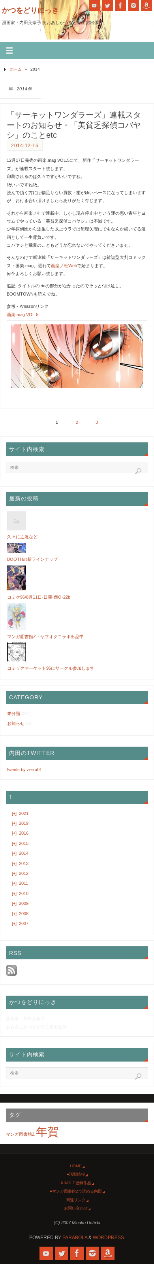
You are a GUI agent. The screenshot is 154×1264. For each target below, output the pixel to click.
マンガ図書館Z (20, 1134)
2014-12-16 (24, 145)
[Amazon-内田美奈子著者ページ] (146, 5)
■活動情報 (76, 1174)
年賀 (47, 1131)
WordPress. (109, 1237)
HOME (76, 1166)
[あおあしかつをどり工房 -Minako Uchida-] (94, 5)
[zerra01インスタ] (133, 5)
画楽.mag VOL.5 (22, 314)
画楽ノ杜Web (64, 265)
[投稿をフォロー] (11, 974)
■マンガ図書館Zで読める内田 (76, 1191)
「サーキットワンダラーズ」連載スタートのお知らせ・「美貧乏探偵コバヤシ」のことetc (74, 124)
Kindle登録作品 (76, 1183)
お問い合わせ (76, 1208)
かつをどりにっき (30, 10)
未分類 (13, 713)
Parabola (74, 1237)
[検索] (138, 471)
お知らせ (15, 723)
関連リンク (76, 1200)
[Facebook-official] (120, 5)
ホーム (16, 69)
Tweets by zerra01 (24, 769)
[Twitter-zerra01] (107, 5)
